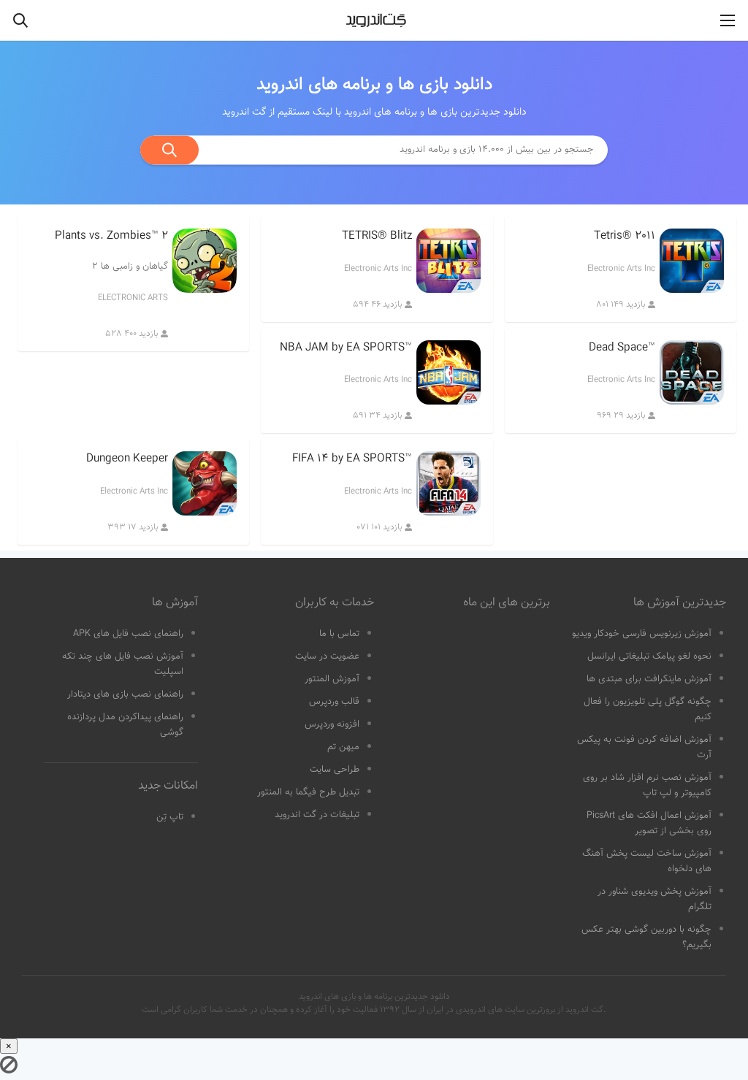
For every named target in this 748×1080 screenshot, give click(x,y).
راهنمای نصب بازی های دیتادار (125, 694)
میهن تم (343, 747)
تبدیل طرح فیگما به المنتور (308, 792)
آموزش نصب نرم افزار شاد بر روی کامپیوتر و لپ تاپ (647, 785)
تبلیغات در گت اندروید (317, 815)
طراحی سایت (334, 769)
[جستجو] (169, 149)
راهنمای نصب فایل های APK (128, 634)
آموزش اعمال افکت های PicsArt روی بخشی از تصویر (649, 823)
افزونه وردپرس (332, 724)
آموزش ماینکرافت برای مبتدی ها (649, 679)
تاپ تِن (169, 817)
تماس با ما (339, 634)
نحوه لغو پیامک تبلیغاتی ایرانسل (649, 656)
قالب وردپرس (334, 701)
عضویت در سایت (327, 656)
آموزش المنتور (332, 679)
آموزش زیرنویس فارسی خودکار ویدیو (641, 634)
